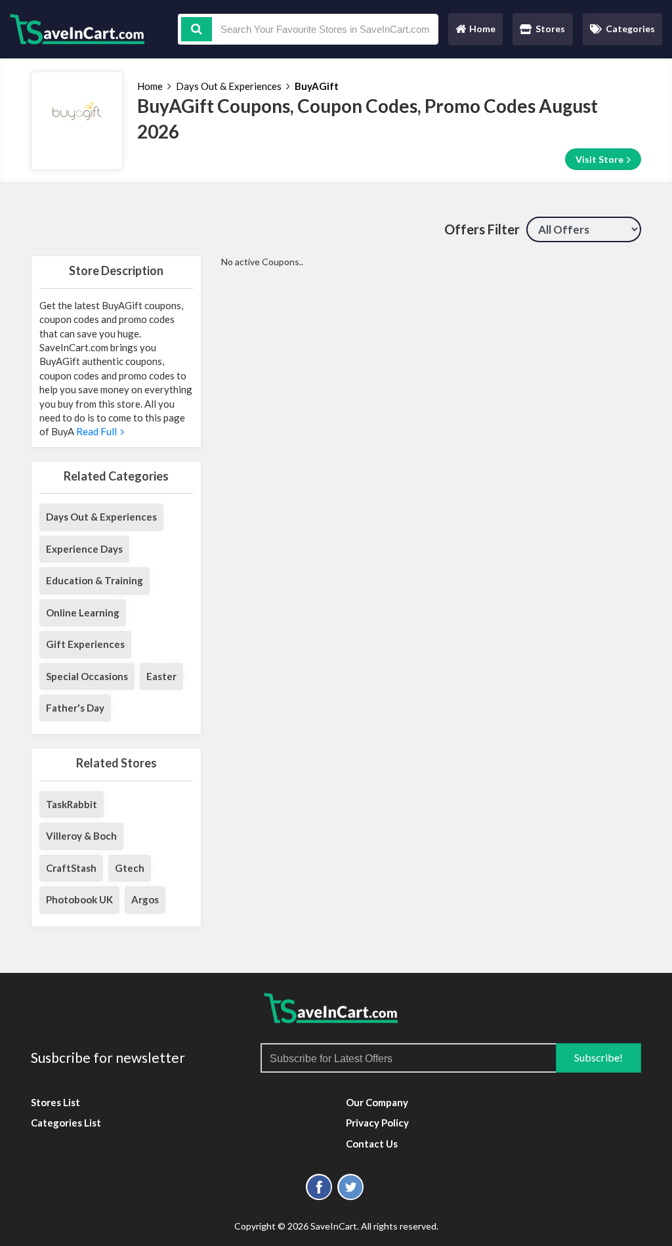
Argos (145, 899)
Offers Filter (482, 229)
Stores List (55, 1102)
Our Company (377, 1102)
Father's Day (75, 708)
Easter (161, 676)
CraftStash (71, 868)
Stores (550, 28)
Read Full (97, 431)
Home (475, 32)
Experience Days (84, 549)
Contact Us (372, 1143)
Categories (630, 28)
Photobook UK (79, 899)
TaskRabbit (71, 804)
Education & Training (94, 580)
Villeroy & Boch (81, 836)
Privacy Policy (377, 1122)
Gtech (129, 868)
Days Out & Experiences (229, 86)
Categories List (66, 1122)
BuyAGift (317, 86)
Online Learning (82, 612)
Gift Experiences (85, 644)
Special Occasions (87, 676)
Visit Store (600, 159)
